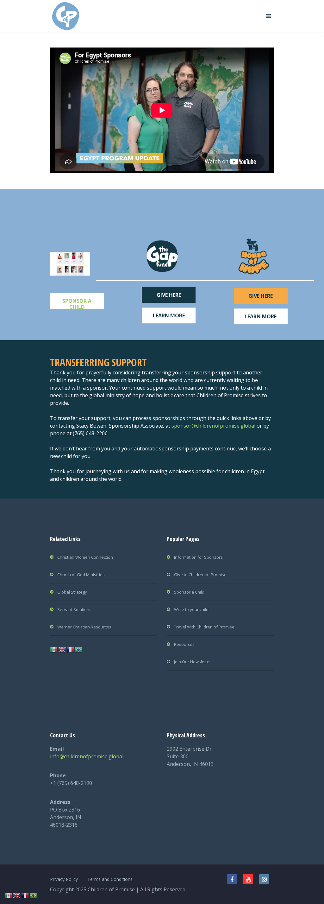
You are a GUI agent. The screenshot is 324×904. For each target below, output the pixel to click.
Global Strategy (72, 592)
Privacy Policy (64, 879)
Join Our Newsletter (192, 662)
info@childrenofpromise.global (86, 756)
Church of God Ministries (81, 574)
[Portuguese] (79, 649)
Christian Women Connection (85, 557)
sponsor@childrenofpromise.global (213, 425)
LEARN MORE (169, 315)
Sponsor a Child (189, 592)
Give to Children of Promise (200, 574)
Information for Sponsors (198, 557)
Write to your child (191, 609)
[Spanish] (54, 649)
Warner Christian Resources (84, 627)
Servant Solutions (74, 609)
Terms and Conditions (110, 879)
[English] (62, 649)
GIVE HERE (169, 294)
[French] (70, 649)
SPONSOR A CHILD (76, 303)
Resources (184, 644)
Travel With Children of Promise (204, 627)
